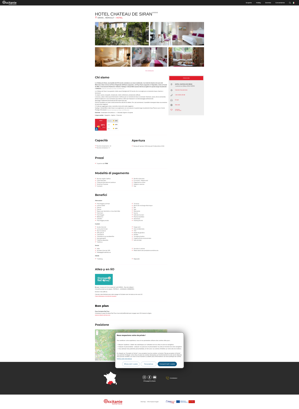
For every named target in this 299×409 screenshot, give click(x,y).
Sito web (177, 104)
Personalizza (148, 364)
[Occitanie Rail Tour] (104, 284)
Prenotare (186, 78)
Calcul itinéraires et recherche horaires (105, 296)
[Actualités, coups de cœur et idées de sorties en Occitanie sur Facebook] (149, 377)
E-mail (177, 100)
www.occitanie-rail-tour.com (102, 315)
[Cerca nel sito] (290, 2)
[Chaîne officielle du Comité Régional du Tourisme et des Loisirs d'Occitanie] (155, 377)
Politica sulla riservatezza (124, 358)
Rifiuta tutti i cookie (131, 364)
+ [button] (97, 331)
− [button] (97, 334)
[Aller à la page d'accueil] (9, 3)
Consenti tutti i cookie (167, 364)
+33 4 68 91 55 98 (180, 95)
